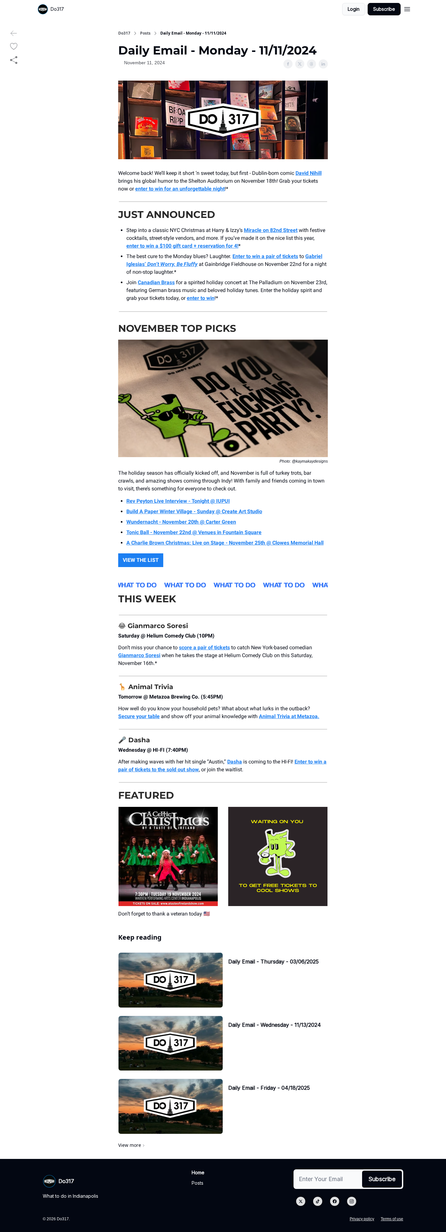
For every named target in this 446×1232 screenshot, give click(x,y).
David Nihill (308, 173)
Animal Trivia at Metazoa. (289, 716)
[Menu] (407, 8)
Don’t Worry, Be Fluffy (172, 264)
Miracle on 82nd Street (270, 230)
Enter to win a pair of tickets (265, 256)
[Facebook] (334, 1201)
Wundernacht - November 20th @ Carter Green (181, 522)
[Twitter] (301, 1201)
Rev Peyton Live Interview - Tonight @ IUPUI (178, 501)
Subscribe (384, 9)
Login (353, 9)
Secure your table (139, 716)
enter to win (201, 298)
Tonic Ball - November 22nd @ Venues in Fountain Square (194, 532)
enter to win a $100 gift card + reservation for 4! (182, 246)
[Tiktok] (318, 1201)
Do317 (124, 33)
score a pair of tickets (204, 647)
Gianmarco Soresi (139, 655)
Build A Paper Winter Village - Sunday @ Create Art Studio (194, 511)
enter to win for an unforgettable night (180, 189)
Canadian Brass (156, 282)
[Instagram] (351, 1201)
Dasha (234, 762)
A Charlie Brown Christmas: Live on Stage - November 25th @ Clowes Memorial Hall (225, 543)
